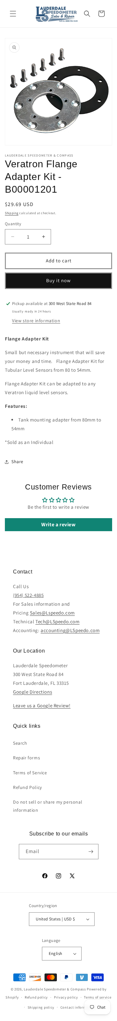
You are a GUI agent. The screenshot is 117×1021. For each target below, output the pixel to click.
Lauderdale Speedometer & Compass (55, 989)
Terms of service (97, 997)
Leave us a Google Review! (42, 705)
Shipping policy (41, 1007)
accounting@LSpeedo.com (70, 630)
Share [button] (17, 461)
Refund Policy (27, 787)
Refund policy (36, 997)
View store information (36, 321)
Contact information (78, 1007)
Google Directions (32, 692)
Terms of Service (30, 773)
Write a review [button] (58, 524)
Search (20, 743)
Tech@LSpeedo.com (57, 621)
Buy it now (58, 280)
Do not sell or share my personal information (47, 806)
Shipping (12, 213)
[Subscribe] (91, 851)
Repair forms (26, 758)
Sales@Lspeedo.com (52, 613)
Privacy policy (66, 997)
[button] (13, 14)
